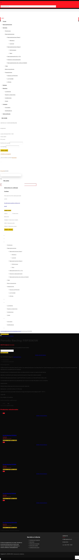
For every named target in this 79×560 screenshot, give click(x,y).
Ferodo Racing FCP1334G (10, 435)
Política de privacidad (34, 543)
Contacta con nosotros (34, 540)
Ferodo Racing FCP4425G (10, 522)
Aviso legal (31, 542)
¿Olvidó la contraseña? (5, 154)
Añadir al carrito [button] (7, 440)
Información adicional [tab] (8, 361)
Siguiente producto (14, 530)
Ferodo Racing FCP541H (9, 493)
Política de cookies (33, 545)
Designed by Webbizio (19, 554)
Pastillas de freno (17, 331)
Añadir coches (8, 210)
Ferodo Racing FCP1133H (9, 464)
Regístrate (14, 157)
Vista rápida (14, 440)
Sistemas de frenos (10, 331)
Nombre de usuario (4, 143)
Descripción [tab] (6, 359)
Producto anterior (4, 530)
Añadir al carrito (4, 352)
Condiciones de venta (34, 547)
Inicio (1, 331)
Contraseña (3, 146)
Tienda (4, 331)
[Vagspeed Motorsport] (24, 10)
